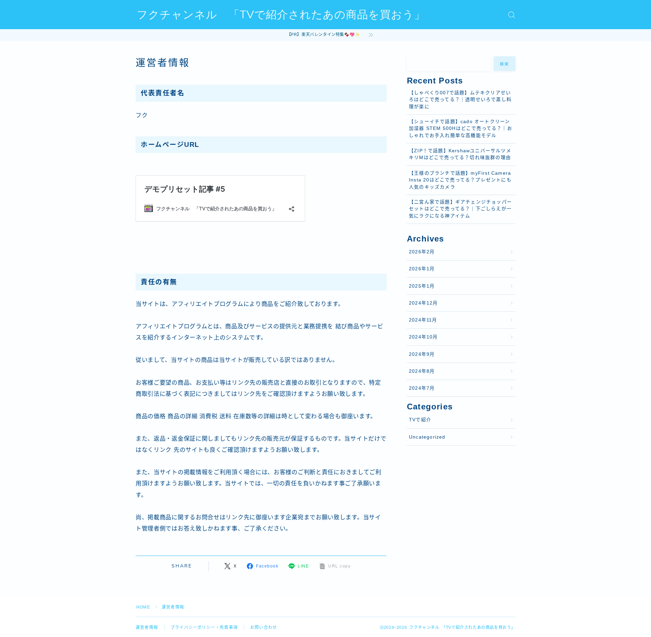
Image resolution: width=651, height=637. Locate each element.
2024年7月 (422, 388)
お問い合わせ (263, 627)
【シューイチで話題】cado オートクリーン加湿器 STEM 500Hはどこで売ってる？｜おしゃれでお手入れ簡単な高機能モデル (460, 128)
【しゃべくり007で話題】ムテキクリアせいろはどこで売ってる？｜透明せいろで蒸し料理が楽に (460, 99)
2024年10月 (423, 337)
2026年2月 (422, 251)
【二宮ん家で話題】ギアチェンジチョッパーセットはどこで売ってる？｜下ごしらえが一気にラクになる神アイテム (460, 208)
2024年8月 (422, 371)
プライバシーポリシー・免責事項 (204, 627)
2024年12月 (423, 303)
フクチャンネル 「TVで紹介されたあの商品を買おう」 (281, 15)
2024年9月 (422, 354)
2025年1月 (422, 286)
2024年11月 (423, 320)
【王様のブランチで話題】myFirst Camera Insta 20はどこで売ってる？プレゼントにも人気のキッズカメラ (460, 180)
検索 (504, 64)
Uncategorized (427, 437)
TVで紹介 (420, 419)
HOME (143, 607)
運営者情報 (147, 627)
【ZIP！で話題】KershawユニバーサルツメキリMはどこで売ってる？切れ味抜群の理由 (460, 154)
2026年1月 (422, 268)
